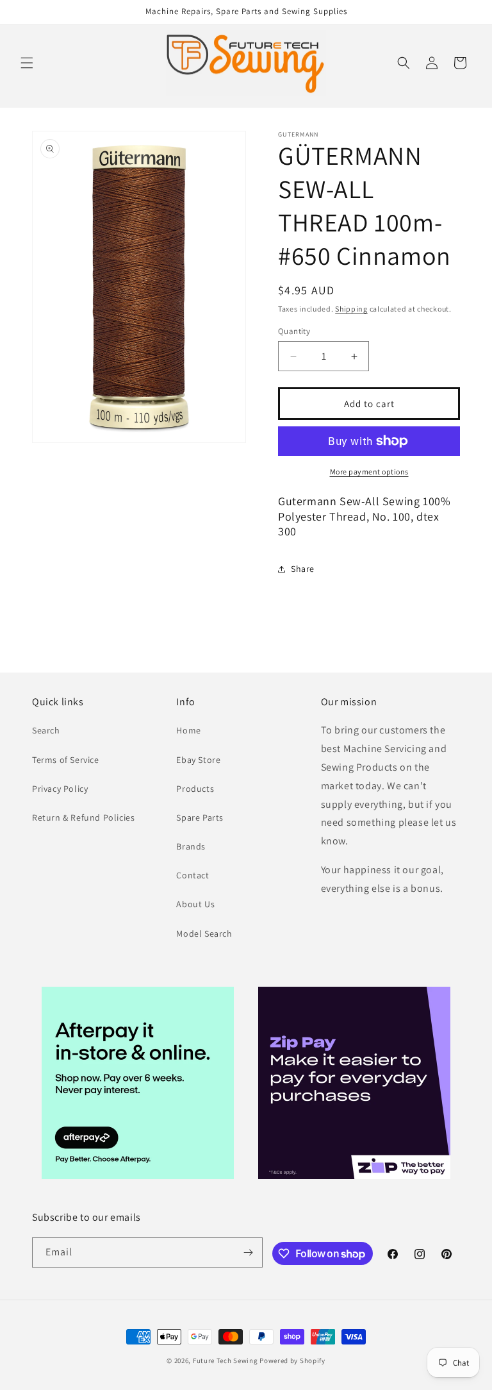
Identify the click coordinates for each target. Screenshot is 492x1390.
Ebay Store (198, 760)
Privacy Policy (60, 788)
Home (188, 730)
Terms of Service (65, 760)
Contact (192, 875)
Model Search (204, 933)
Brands (191, 846)
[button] (27, 63)
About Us (195, 904)
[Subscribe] (248, 1252)
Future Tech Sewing (225, 1360)
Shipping (351, 309)
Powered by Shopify (292, 1360)
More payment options (369, 471)
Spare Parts (200, 817)
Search (46, 730)
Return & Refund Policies (83, 817)
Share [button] (303, 568)
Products (195, 788)
